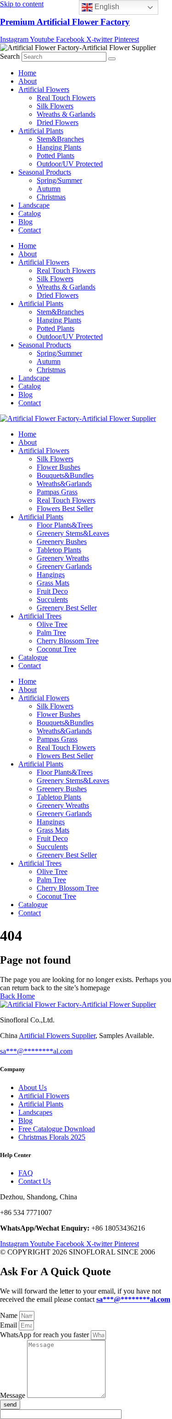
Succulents (52, 599)
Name (9, 1315)
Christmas (51, 197)
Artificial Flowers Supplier (57, 1035)
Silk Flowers (55, 106)
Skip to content (22, 4)
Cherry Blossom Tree (68, 641)
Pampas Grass (57, 492)
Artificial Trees (39, 616)
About (27, 81)
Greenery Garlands (64, 566)
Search (10, 56)
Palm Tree (51, 632)
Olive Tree (52, 624)
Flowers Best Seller (65, 508)
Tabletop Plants (59, 550)
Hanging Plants (59, 147)
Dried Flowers (57, 122)
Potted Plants (55, 155)
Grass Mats (53, 583)
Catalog (29, 213)
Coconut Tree (56, 649)
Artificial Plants (40, 131)
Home (27, 73)
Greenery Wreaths (63, 558)
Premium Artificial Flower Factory (65, 22)
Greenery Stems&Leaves (73, 533)
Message (13, 1395)
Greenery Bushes (62, 541)
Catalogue (33, 657)
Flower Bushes (58, 467)
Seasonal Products (44, 172)
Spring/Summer (59, 180)
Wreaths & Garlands (66, 114)
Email (9, 1325)
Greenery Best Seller (67, 608)
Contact (29, 230)
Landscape (34, 205)
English (106, 7)
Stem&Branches (60, 139)
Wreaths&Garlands (64, 484)
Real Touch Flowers (66, 98)
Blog (25, 222)
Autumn (49, 189)
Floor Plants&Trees (65, 525)
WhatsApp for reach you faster (45, 1335)
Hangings (51, 575)
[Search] (112, 58)
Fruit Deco (52, 591)
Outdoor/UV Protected (70, 164)
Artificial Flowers (43, 89)
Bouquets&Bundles (65, 475)
